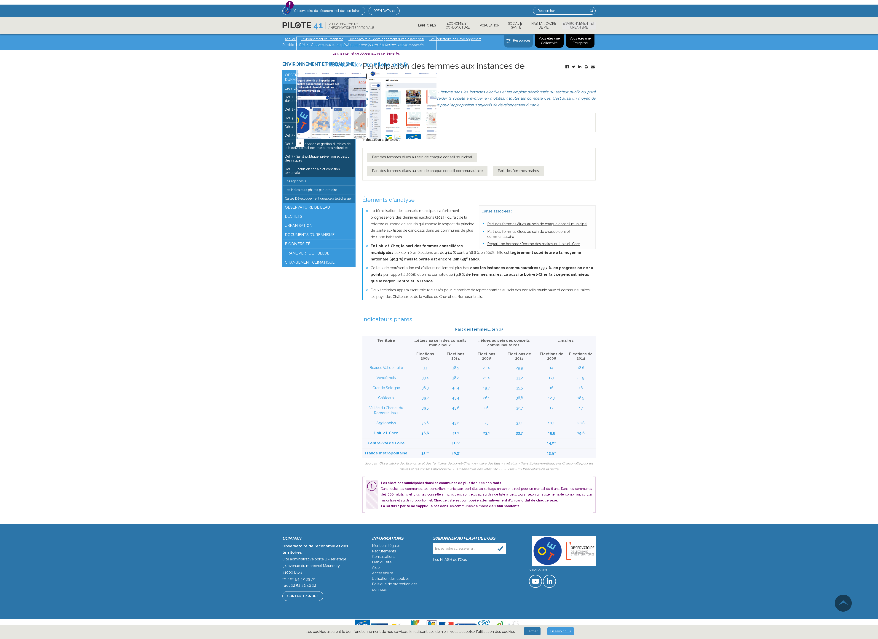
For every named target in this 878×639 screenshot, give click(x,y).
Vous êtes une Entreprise (580, 41)
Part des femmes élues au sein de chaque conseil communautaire (427, 171)
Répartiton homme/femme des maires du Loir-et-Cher (533, 244)
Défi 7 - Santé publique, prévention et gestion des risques (318, 158)
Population (490, 25)
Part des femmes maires (518, 171)
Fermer (532, 631)
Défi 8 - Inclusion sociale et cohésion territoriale (312, 171)
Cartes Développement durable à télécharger (318, 198)
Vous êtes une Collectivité (549, 41)
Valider (591, 10)
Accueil (290, 39)
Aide (376, 567)
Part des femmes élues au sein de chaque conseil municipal (422, 157)
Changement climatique (310, 262)
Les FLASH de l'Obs (450, 559)
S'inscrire (500, 548)
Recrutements (384, 551)
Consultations (383, 556)
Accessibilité (382, 573)
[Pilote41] (328, 25)
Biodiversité (297, 244)
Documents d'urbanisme (310, 235)
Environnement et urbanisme (579, 25)
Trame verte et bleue (307, 253)
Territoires (426, 25)
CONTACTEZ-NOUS (303, 596)
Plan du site (381, 562)
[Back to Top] (843, 603)
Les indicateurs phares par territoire (311, 190)
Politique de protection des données (395, 587)
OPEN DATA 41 (384, 11)
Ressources (521, 40)
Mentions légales (386, 546)
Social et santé (516, 25)
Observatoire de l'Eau (307, 207)
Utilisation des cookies (391, 578)
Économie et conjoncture (458, 25)
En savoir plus (560, 631)
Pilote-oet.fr (391, 64)
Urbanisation (298, 225)
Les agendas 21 (296, 181)
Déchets (293, 216)
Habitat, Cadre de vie (543, 25)
